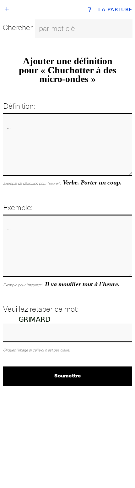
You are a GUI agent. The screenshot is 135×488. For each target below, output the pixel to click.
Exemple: (17, 207)
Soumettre (67, 375)
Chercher (18, 27)
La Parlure (115, 9)
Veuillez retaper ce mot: (40, 309)
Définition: (19, 106)
